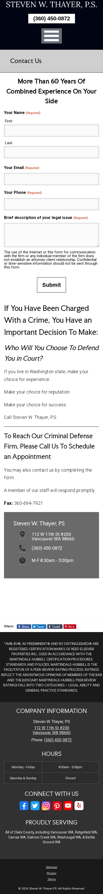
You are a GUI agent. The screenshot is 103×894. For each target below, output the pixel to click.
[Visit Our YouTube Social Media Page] (68, 805)
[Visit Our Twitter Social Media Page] (35, 805)
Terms (52, 879)
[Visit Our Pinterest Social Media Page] (57, 805)
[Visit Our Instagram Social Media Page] (46, 805)
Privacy (51, 873)
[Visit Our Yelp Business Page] (79, 805)
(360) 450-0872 (51, 18)
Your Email (21, 167)
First (8, 121)
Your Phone (22, 192)
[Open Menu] (51, 35)
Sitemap (51, 867)
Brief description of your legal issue (46, 217)
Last (8, 143)
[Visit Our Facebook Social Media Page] (24, 805)
